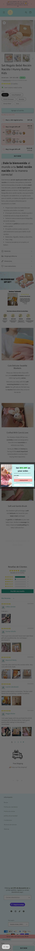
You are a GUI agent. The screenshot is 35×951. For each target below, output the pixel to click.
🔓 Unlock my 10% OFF (23, 480)
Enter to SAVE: (16, 475)
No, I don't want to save (23, 484)
